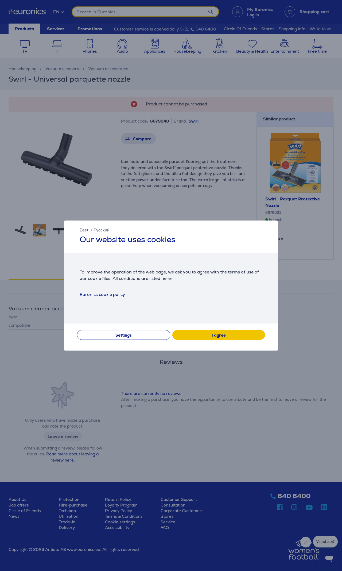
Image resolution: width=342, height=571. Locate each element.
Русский (102, 230)
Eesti (85, 230)
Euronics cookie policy (102, 294)
